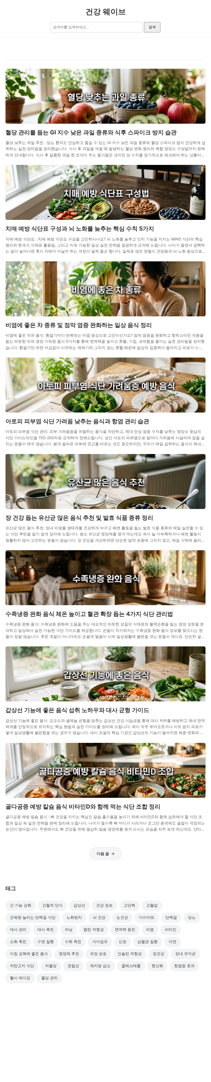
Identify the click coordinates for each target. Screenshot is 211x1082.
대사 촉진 (45, 929)
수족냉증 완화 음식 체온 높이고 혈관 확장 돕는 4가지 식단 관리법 (89, 613)
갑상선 (79, 905)
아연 (172, 941)
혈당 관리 (49, 977)
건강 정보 (104, 905)
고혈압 (152, 905)
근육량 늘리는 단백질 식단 (32, 917)
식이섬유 (100, 941)
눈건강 (122, 917)
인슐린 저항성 (130, 953)
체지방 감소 (100, 965)
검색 (152, 27)
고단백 (129, 905)
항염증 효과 (184, 965)
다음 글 (103, 853)
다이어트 (146, 917)
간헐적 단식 (52, 905)
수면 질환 (45, 941)
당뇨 (192, 917)
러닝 (69, 929)
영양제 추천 (69, 953)
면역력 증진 (125, 929)
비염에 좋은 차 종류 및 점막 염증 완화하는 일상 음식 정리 (78, 325)
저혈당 (51, 965)
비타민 (170, 929)
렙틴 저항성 (94, 929)
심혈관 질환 (147, 941)
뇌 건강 (99, 917)
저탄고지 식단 (22, 965)
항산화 (157, 965)
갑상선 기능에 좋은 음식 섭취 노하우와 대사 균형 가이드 (77, 710)
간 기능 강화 (20, 905)
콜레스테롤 (131, 965)
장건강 (158, 953)
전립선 (73, 965)
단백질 (171, 917)
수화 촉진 (73, 941)
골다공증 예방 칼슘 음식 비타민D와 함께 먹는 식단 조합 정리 (82, 806)
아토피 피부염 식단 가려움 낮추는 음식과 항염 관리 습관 (77, 421)
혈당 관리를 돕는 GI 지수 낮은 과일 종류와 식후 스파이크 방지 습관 (91, 132)
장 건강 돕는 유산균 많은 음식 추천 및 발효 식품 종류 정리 (79, 517)
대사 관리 (18, 929)
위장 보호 (98, 953)
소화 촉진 (18, 941)
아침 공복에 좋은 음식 (29, 953)
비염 (150, 929)
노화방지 (74, 917)
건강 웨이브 (105, 11)
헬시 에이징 (20, 977)
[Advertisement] (105, 1029)
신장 (122, 941)
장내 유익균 (185, 953)
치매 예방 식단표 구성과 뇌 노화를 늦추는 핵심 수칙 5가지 (79, 228)
